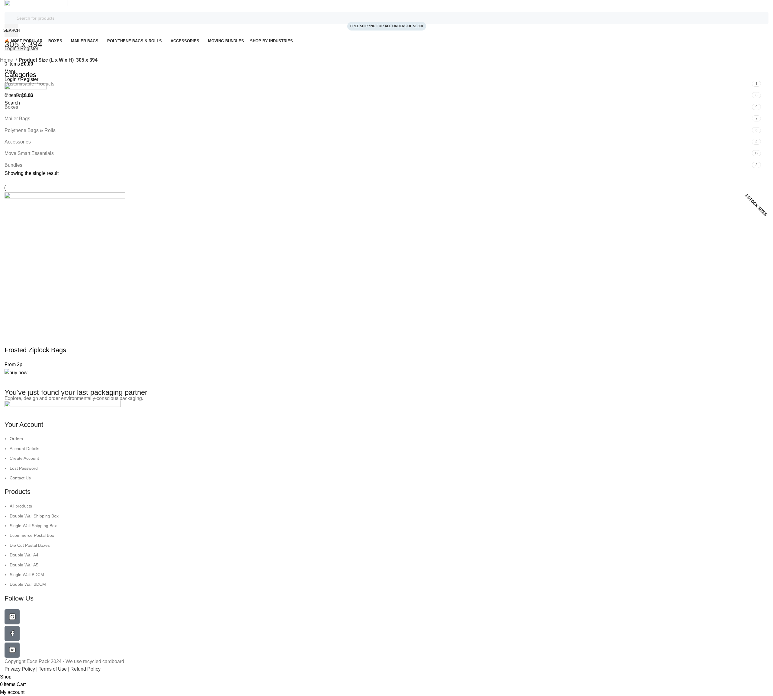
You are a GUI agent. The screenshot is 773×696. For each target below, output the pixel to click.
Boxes (11, 107)
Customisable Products (29, 83)
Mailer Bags (17, 118)
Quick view (12, 338)
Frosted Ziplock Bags (35, 350)
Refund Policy (85, 669)
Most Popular (19, 95)
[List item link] (386, 458)
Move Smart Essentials (29, 153)
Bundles (13, 165)
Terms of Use (53, 669)
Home (7, 60)
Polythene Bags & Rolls (30, 130)
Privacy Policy (20, 669)
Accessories (18, 141)
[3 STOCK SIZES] (65, 260)
